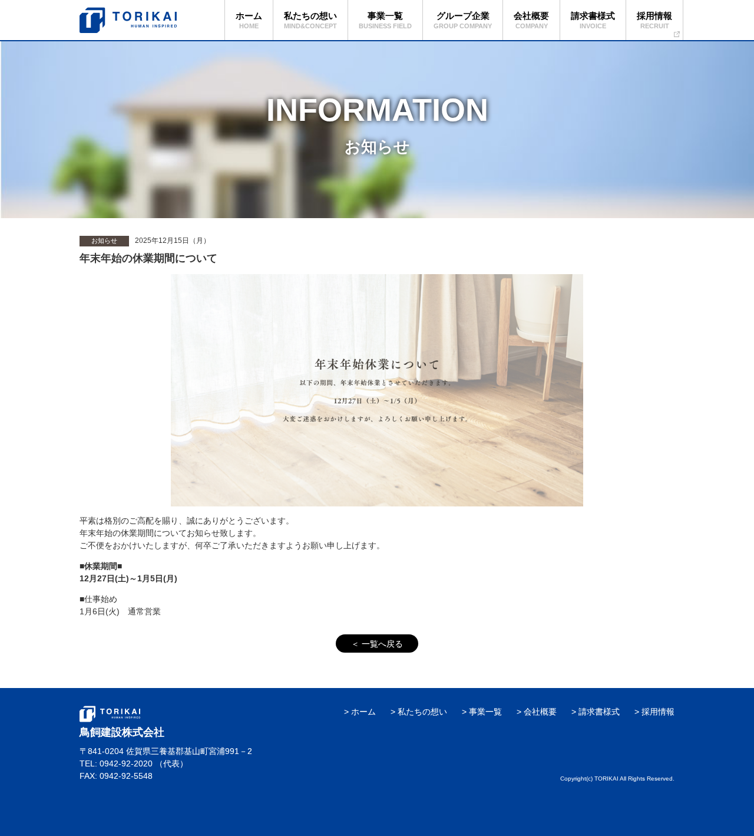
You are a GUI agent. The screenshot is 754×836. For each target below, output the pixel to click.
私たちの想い (422, 711)
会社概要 (540, 711)
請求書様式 (599, 711)
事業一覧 (485, 711)
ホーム (363, 711)
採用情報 (657, 711)
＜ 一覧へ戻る (377, 644)
